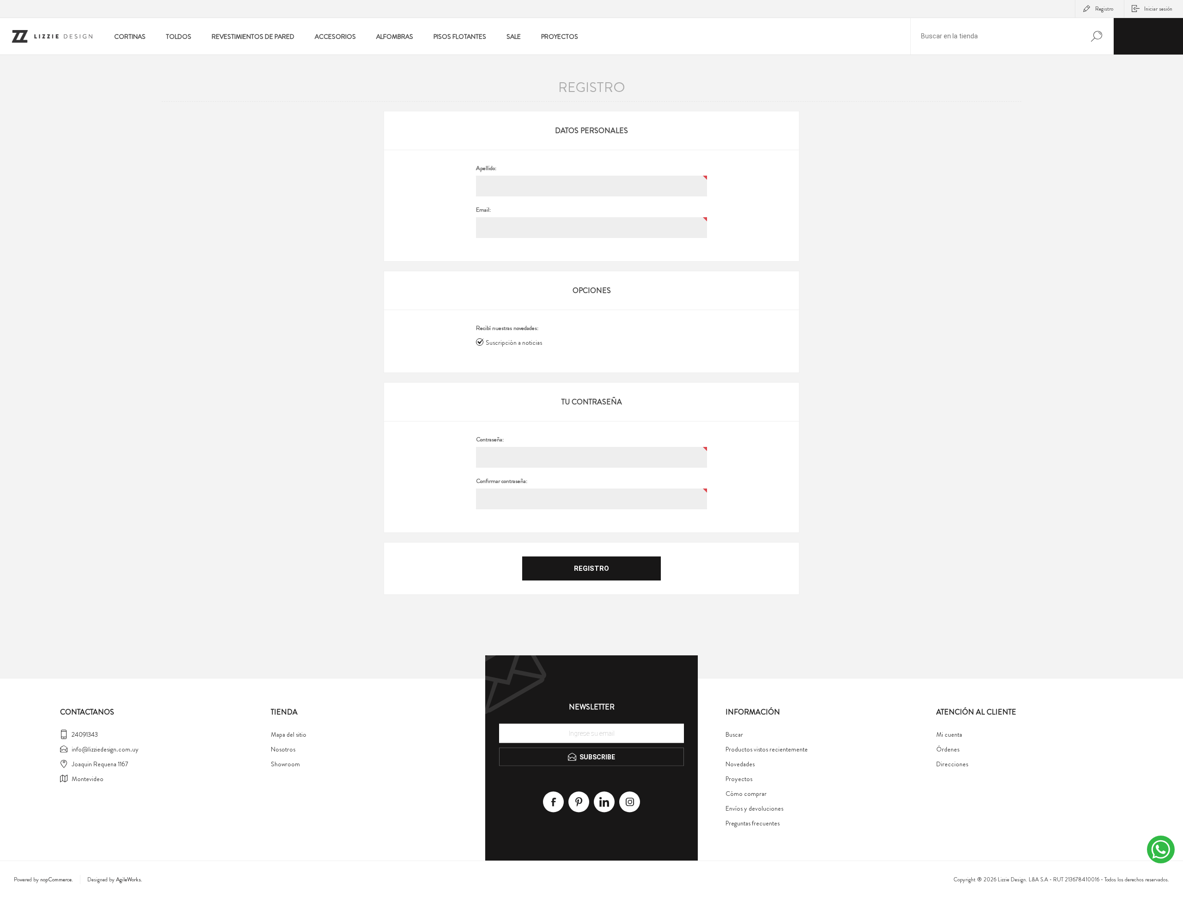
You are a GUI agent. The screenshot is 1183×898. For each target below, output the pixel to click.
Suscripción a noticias (514, 342)
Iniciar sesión (1158, 9)
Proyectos (739, 778)
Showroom (285, 764)
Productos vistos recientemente (767, 749)
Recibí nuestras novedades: (507, 328)
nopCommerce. (56, 879)
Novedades (740, 764)
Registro (1104, 9)
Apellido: (486, 168)
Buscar (734, 734)
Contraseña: (490, 439)
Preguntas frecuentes (753, 823)
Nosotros (283, 749)
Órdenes (947, 749)
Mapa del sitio (288, 734)
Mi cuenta (949, 734)
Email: (483, 210)
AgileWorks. (129, 879)
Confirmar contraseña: (501, 481)
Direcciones (952, 764)
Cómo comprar (746, 793)
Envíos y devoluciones (754, 808)
